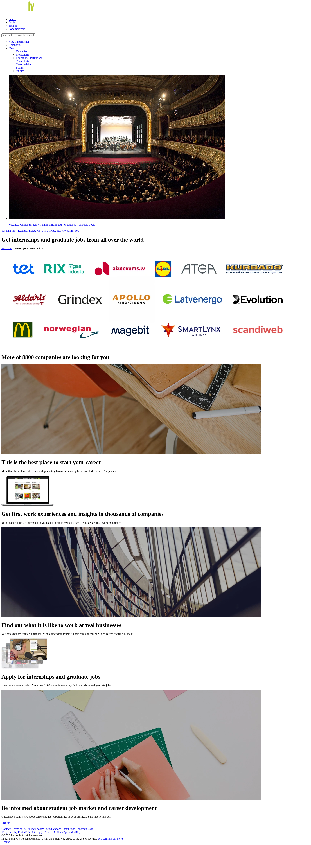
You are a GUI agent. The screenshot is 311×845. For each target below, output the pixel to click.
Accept (5, 841)
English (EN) (9, 230)
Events (20, 67)
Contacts (6, 828)
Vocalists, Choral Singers (23, 224)
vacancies (6, 248)
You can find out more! (110, 838)
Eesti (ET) (24, 230)
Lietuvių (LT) (38, 230)
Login (12, 22)
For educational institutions (59, 828)
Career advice (23, 64)
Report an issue (84, 828)
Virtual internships (19, 41)
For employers (17, 28)
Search (12, 19)
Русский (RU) (71, 230)
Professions (22, 54)
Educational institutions (29, 57)
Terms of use (19, 828)
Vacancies (21, 51)
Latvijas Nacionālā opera (66, 224)
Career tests (22, 61)
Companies (15, 44)
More (12, 48)
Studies (20, 70)
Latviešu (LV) (55, 230)
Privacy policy (35, 828)
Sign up (13, 25)
